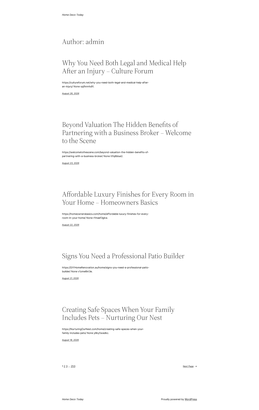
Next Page (190, 366)
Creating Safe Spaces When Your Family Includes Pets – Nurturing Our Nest (118, 313)
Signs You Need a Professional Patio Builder (123, 256)
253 (73, 366)
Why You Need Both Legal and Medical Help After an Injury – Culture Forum (124, 67)
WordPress (191, 399)
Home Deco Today (73, 14)
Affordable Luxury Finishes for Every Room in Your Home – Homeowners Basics (128, 198)
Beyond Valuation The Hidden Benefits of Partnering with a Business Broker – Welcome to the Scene (126, 132)
